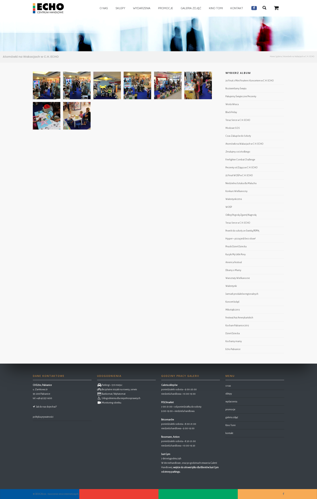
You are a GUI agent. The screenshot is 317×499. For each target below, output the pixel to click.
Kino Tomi (230, 425)
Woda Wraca (232, 104)
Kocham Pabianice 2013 (237, 325)
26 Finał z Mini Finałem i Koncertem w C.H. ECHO (249, 80)
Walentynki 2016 (233, 199)
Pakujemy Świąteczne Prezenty (240, 96)
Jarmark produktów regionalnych (241, 294)
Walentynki (231, 286)
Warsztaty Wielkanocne (237, 278)
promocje (230, 409)
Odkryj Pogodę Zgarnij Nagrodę (240, 215)
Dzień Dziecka (232, 333)
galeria (279, 56)
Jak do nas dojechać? (46, 406)
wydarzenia (231, 401)
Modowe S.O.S (232, 128)
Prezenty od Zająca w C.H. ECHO (241, 167)
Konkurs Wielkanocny (236, 191)
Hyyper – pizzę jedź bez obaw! (240, 238)
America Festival (233, 262)
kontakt (229, 433)
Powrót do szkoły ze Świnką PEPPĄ (242, 230)
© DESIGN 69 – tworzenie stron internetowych (56, 494)
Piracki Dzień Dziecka (236, 246)
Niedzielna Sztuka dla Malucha (240, 183)
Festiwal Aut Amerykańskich (239, 317)
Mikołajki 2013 (232, 309)
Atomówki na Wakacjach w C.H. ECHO (244, 144)
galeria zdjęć (231, 417)
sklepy (228, 393)
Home (272, 56)
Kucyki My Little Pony (235, 254)
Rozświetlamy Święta (235, 88)
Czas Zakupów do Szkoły (238, 136)
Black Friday (231, 112)
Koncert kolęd (232, 302)
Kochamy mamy (233, 341)
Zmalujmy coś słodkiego (237, 151)
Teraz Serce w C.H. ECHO (237, 120)
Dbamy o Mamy (233, 270)
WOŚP (228, 207)
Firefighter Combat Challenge (240, 159)
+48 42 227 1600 (44, 398)
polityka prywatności (43, 417)
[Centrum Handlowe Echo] (48, 8)
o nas (228, 386)
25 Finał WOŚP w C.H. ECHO (239, 175)
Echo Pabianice (233, 349)
